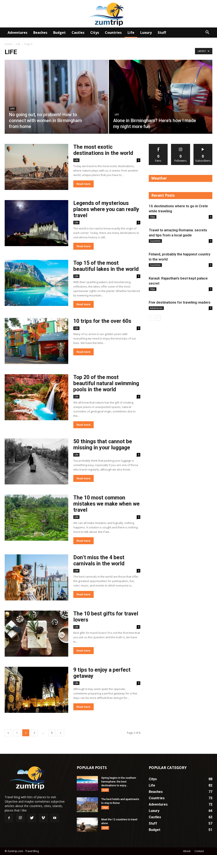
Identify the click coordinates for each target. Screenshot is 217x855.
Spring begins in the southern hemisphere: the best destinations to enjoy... (118, 781)
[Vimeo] (43, 818)
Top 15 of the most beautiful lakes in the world (106, 266)
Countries (113, 32)
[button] (207, 33)
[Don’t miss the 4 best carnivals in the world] (36, 577)
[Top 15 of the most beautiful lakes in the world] (36, 283)
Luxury (146, 32)
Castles (78, 32)
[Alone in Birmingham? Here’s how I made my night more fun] (161, 104)
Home (8, 44)
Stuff (162, 32)
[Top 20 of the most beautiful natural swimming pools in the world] (36, 397)
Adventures (17, 32)
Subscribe (203, 145)
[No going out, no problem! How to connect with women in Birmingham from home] (56, 104)
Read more (83, 183)
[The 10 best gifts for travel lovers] (36, 634)
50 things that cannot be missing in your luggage (102, 444)
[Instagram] (20, 818)
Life (131, 32)
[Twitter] (32, 818)
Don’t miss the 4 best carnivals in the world (98, 560)
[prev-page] (8, 732)
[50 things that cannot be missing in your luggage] (36, 461)
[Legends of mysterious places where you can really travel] (36, 223)
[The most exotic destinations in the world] (36, 167)
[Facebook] (9, 818)
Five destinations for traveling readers (179, 302)
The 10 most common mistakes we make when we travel (106, 504)
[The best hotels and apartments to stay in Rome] (87, 804)
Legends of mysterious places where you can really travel (106, 209)
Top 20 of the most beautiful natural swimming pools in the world (106, 383)
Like (158, 145)
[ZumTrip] (108, 14)
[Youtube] (54, 818)
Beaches (40, 32)
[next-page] (60, 732)
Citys (94, 32)
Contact (199, 851)
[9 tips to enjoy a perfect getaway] (36, 690)
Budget (59, 32)
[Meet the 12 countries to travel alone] (87, 825)
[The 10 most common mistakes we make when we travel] (36, 518)
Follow (181, 145)
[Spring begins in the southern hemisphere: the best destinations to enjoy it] (87, 783)
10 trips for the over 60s (102, 321)
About (187, 851)
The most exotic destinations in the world (103, 150)
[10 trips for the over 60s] (36, 341)
